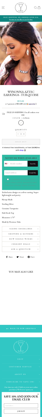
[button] (21, 104)
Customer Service (20, 367)
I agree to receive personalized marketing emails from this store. (21, 182)
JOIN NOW (21, 411)
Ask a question (21, 249)
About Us (20, 374)
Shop (20, 359)
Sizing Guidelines (21, 229)
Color (21, 118)
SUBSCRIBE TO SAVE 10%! (20, 382)
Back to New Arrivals (22, 328)
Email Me (32, 173)
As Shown (21, 122)
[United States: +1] (6, 164)
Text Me (33, 164)
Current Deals (21, 244)
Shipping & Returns (21, 234)
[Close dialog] (38, 394)
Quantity (21, 130)
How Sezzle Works (21, 239)
